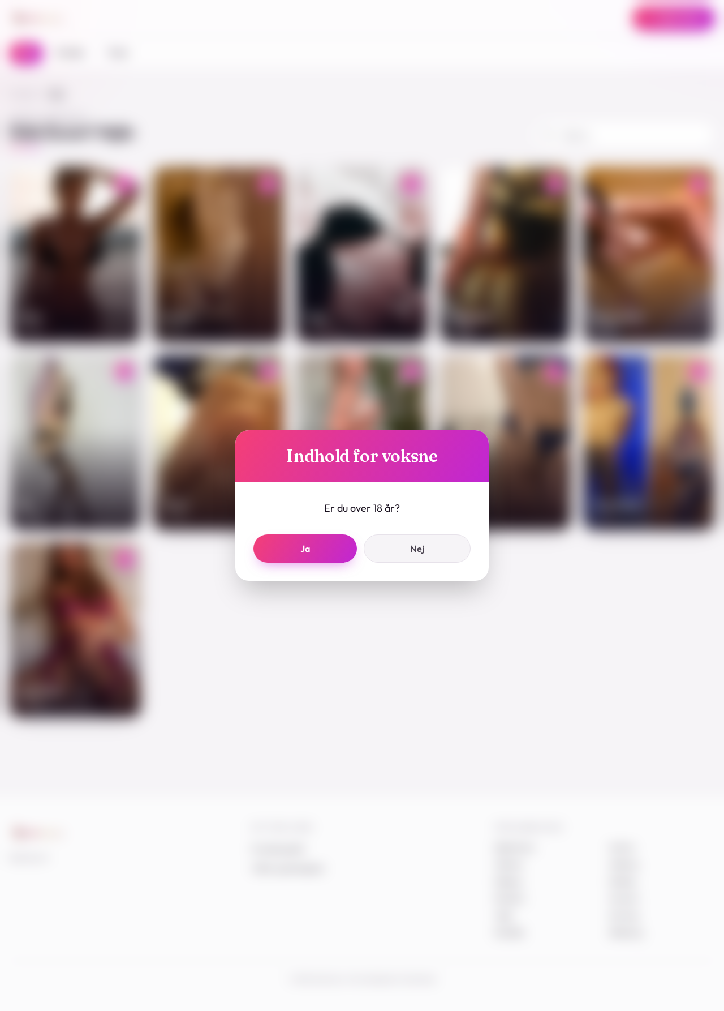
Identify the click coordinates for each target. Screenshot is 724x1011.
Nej (417, 548)
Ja (305, 548)
